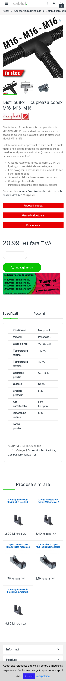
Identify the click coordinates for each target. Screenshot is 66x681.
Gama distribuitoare (33, 215)
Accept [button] (29, 676)
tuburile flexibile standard (33, 191)
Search (47, 3)
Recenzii (39, 313)
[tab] (10, 315)
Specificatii (10, 313)
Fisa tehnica (33, 225)
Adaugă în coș (24, 267)
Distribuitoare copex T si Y (23, 454)
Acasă (6, 10)
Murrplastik (44, 330)
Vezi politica (43, 676)
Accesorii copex (33, 205)
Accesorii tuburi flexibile (27, 10)
